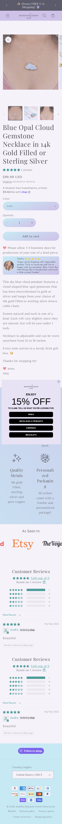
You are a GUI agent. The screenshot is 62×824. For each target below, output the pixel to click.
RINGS (31, 414)
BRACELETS (31, 435)
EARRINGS (31, 428)
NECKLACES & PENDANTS (31, 421)
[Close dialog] (58, 381)
